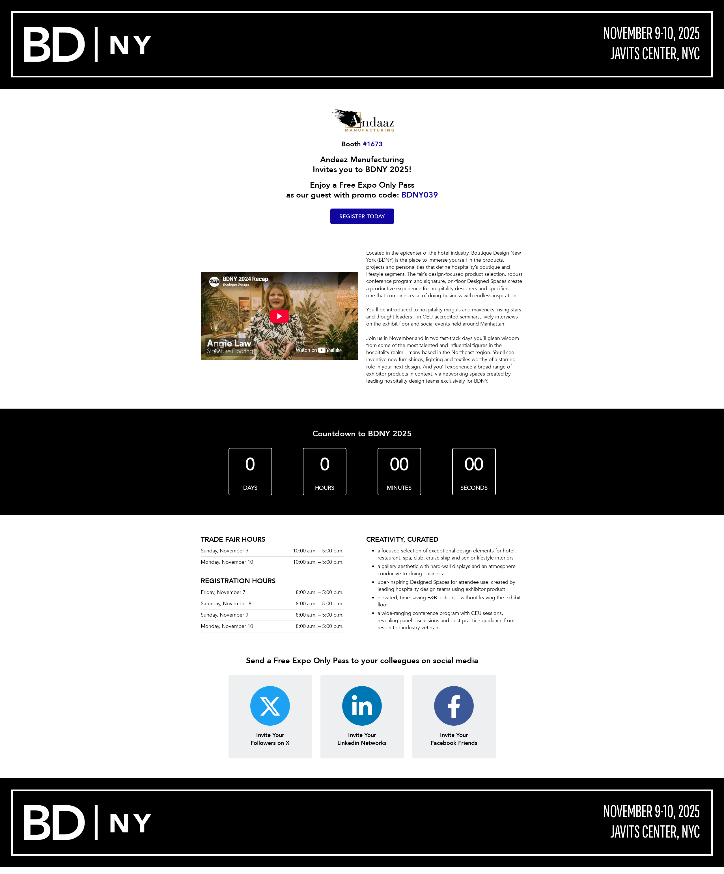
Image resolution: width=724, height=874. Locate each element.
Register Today (362, 216)
